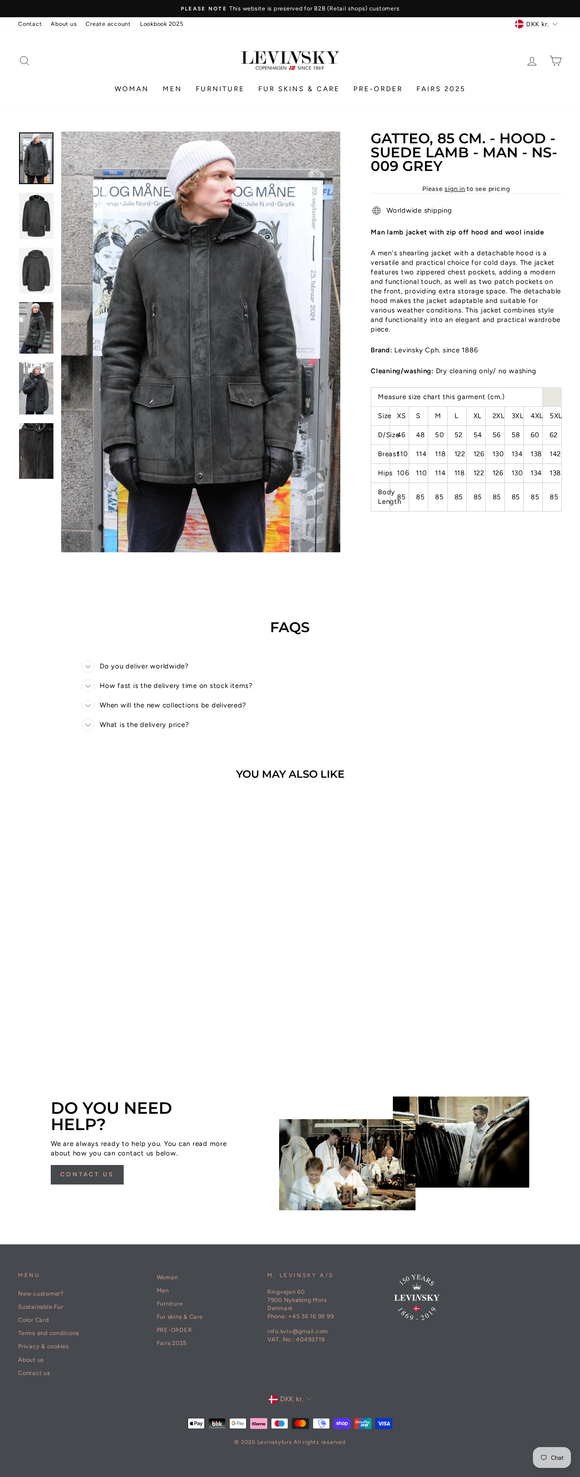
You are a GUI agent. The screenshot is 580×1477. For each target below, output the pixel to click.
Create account (108, 23)
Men (172, 89)
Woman (132, 89)
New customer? (40, 1293)
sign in (455, 189)
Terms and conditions (48, 1333)
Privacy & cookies (43, 1346)
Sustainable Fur (40, 1306)
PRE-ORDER (378, 89)
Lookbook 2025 (162, 23)
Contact (30, 23)
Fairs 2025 (441, 89)
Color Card (33, 1319)
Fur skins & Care (299, 89)
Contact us (87, 1174)
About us (64, 23)
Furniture (220, 89)
